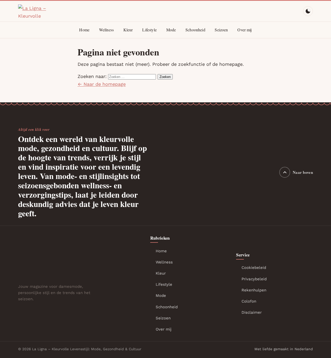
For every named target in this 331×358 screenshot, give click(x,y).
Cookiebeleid (254, 267)
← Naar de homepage (102, 84)
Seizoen (221, 29)
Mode (171, 29)
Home (84, 29)
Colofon (249, 301)
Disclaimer (252, 312)
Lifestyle (149, 29)
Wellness (106, 29)
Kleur (128, 29)
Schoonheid (195, 29)
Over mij (244, 29)
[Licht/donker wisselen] (308, 11)
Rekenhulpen (254, 290)
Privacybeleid (254, 279)
